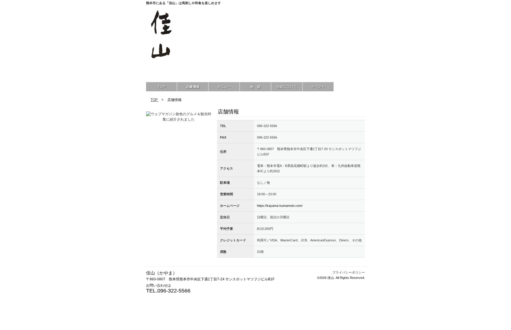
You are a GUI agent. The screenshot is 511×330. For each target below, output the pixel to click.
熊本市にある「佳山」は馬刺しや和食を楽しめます (183, 3)
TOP (155, 100)
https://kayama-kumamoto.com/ (280, 205)
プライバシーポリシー (348, 272)
